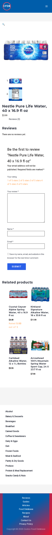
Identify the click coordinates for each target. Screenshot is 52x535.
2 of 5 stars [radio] (24, 180)
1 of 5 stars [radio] (12, 180)
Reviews (26, 498)
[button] (3, 24)
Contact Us (26, 520)
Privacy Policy (26, 524)
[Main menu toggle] (46, 6)
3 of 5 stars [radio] (35, 180)
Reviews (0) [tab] (14, 119)
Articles (26, 505)
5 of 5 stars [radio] (22, 184)
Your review (13, 191)
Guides (26, 501)
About (26, 516)
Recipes (26, 513)
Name (10, 229)
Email (10, 242)
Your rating (12, 177)
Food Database (26, 509)
